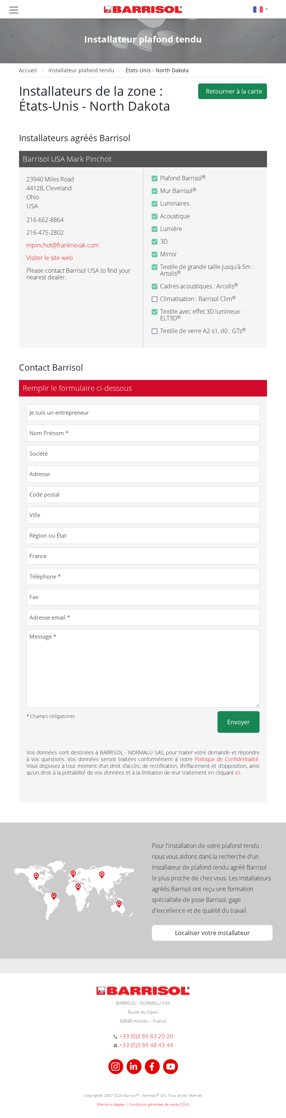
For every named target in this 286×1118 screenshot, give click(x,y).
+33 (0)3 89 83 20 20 (146, 1036)
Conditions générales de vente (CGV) (159, 1104)
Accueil (28, 70)
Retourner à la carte (232, 91)
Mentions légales (111, 1104)
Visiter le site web (49, 258)
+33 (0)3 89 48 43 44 (146, 1045)
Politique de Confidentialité (227, 759)
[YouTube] (170, 1066)
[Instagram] (117, 1066)
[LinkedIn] (135, 1066)
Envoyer (238, 722)
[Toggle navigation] (14, 10)
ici (237, 772)
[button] (260, 9)
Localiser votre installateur (212, 933)
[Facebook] (153, 1066)
